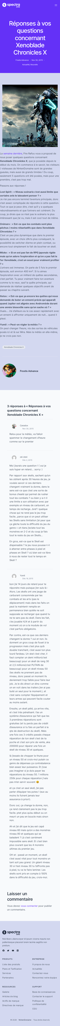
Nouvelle (34, 64)
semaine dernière (12, 153)
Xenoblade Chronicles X (14, 347)
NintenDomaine (25, 1020)
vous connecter (29, 905)
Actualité (26, 64)
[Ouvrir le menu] (56, 5)
